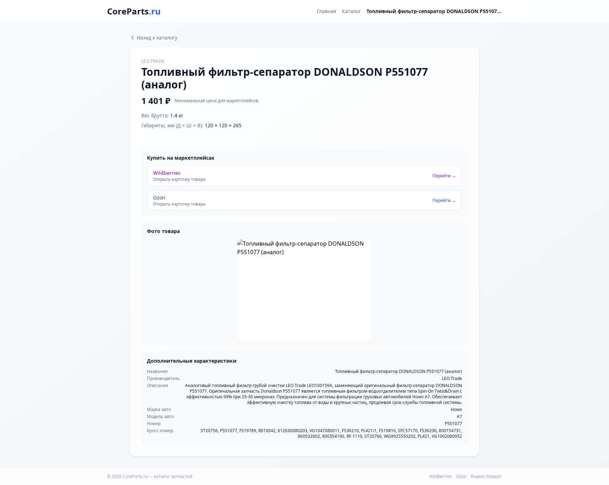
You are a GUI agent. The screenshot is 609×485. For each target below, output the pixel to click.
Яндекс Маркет (486, 476)
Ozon (461, 476)
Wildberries (440, 476)
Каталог (351, 11)
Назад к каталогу (157, 37)
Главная (326, 11)
